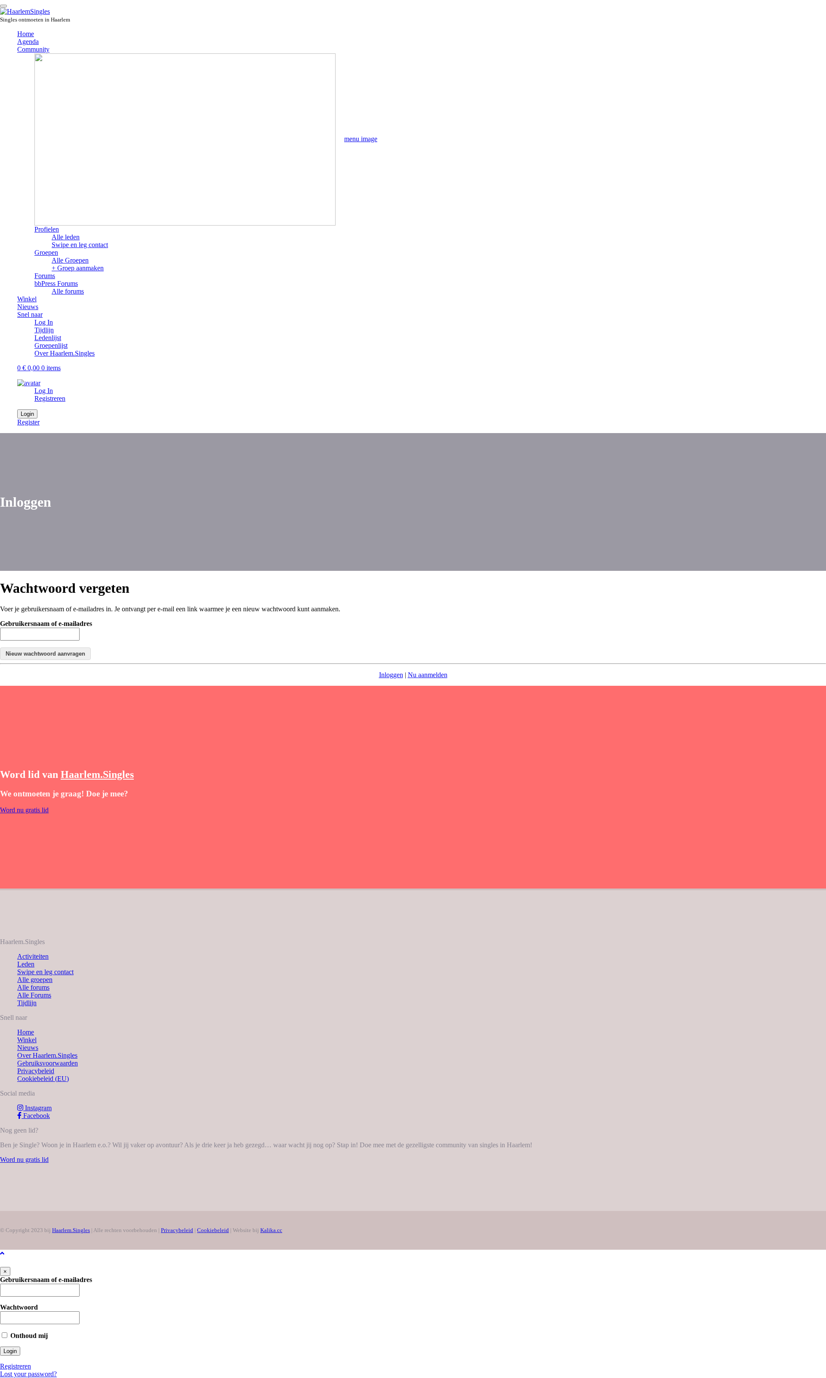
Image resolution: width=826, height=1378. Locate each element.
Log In (43, 322)
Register (28, 422)
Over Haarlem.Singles (64, 353)
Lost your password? (28, 1374)
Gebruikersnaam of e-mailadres (46, 623)
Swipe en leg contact (80, 244)
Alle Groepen (70, 260)
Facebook (36, 1115)
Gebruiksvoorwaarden (47, 1063)
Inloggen (391, 674)
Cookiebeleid (213, 1230)
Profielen (46, 229)
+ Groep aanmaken (78, 268)
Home (25, 33)
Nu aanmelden (427, 674)
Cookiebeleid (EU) (43, 1078)
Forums (56, 279)
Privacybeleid (35, 1071)
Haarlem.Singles (71, 1230)
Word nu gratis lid (24, 810)
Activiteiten (33, 956)
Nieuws (27, 306)
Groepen (46, 252)
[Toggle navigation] (3, 6)
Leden (25, 964)
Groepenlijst (51, 345)
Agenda (28, 41)
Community (33, 49)
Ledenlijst (47, 337)
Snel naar (30, 314)
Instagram (37, 1108)
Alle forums (68, 291)
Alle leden (66, 237)
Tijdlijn (44, 330)
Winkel (27, 299)
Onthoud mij (28, 1335)
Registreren (49, 398)
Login (27, 414)
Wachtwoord (19, 1307)
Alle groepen (34, 979)
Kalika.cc (271, 1230)
